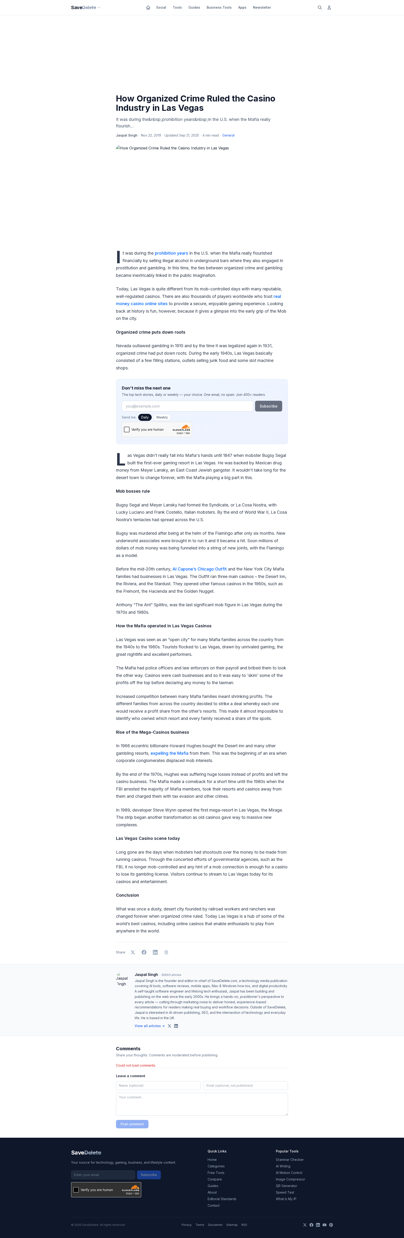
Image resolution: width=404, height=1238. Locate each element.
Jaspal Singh (126, 135)
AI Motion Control (289, 1173)
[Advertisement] (202, 55)
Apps (242, 7)
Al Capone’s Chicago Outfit (200, 569)
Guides (194, 7)
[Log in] (329, 7)
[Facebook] (311, 1225)
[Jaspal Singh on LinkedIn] (176, 1026)
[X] (305, 1225)
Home (212, 1160)
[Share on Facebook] (144, 952)
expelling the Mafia (169, 753)
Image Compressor (290, 1179)
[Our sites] (99, 7)
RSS (244, 1225)
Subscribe (269, 406)
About (212, 1192)
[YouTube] (324, 1225)
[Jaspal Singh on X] (169, 1026)
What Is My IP (286, 1199)
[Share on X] (133, 952)
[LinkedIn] (318, 1225)
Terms (199, 1225)
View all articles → (150, 1026)
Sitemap (232, 1225)
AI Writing (283, 1166)
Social (161, 7)
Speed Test (285, 1192)
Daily (145, 417)
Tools (177, 7)
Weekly (162, 417)
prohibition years (171, 253)
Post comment (132, 1124)
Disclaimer (215, 1225)
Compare (215, 1179)
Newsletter (262, 7)
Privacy (187, 1225)
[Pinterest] (331, 1225)
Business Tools (219, 7)
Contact (214, 1205)
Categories (216, 1166)
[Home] (148, 7)
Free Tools (216, 1173)
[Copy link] (166, 952)
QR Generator (286, 1186)
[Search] (320, 7)
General (228, 135)
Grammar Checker (290, 1160)
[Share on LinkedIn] (155, 952)
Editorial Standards (222, 1199)
